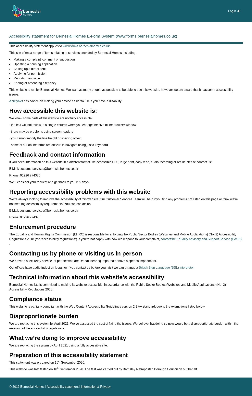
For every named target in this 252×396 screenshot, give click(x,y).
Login (232, 11)
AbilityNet (16, 101)
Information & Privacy (96, 386)
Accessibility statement (63, 386)
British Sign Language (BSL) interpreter (167, 267)
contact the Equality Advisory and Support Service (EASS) (201, 239)
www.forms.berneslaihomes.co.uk (86, 46)
